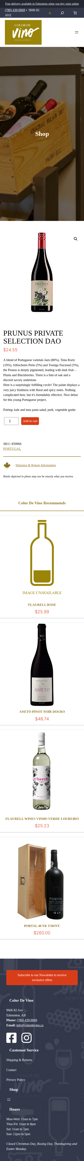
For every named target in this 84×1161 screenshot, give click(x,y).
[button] (75, 239)
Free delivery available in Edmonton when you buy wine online (42, 3)
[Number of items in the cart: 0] (75, 13)
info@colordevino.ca (29, 1025)
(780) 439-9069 (15, 10)
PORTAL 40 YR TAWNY (42, 926)
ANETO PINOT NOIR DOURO (42, 712)
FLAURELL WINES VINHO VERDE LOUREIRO (42, 819)
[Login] (50, 12)
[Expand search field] (62, 12)
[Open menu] (76, 32)
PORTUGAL (12, 449)
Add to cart (30, 421)
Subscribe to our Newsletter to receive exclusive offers (42, 977)
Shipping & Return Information (35, 465)
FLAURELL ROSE (42, 605)
